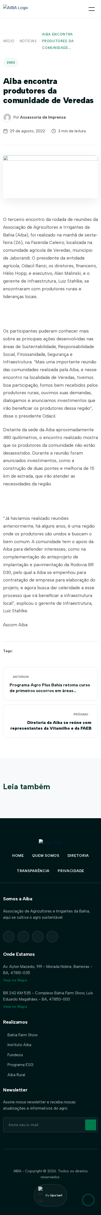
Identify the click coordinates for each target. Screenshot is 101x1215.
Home (18, 855)
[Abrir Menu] (91, 9)
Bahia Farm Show (23, 1035)
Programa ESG (20, 1064)
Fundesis (15, 1055)
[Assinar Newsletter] (90, 1124)
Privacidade (71, 871)
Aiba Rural (16, 1075)
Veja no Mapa (15, 980)
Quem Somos (45, 855)
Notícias (28, 41)
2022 (11, 62)
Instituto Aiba (19, 1045)
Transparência (33, 871)
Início (8, 41)
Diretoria (78, 855)
